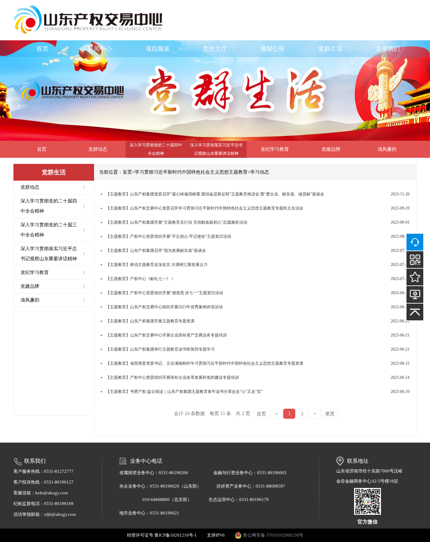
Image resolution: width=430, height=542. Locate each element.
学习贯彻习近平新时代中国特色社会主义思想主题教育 (191, 172)
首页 (42, 48)
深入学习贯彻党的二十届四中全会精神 (156, 149)
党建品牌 (330, 149)
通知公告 (272, 48)
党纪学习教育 (275, 149)
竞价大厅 (215, 48)
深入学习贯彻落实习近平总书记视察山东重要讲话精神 (216, 149)
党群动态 (97, 149)
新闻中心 (100, 48)
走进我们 (388, 48)
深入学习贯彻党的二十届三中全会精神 (48, 229)
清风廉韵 (387, 149)
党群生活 (330, 48)
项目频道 (157, 48)
